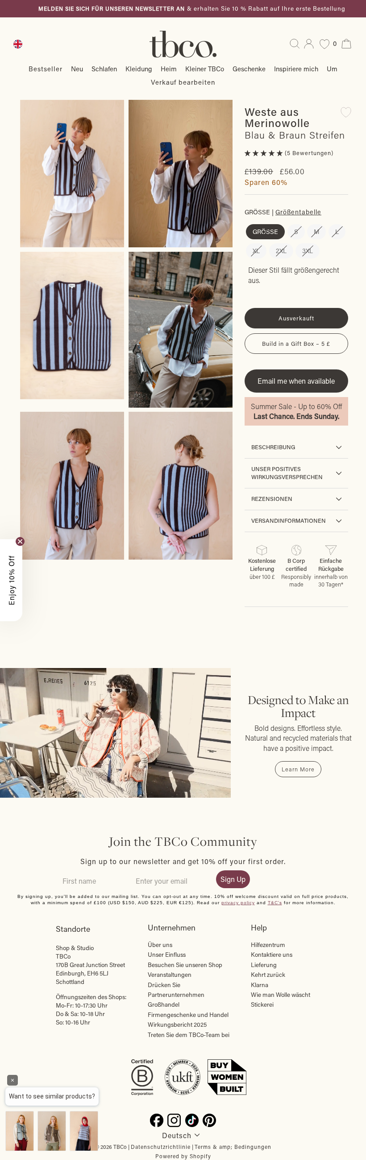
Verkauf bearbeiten (183, 82)
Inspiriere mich (296, 68)
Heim (169, 68)
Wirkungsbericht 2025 (177, 1025)
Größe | (283, 212)
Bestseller (45, 68)
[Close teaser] (20, 541)
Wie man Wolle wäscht (280, 995)
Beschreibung (273, 447)
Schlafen (104, 68)
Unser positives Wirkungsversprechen (287, 472)
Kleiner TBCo (204, 68)
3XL (307, 250)
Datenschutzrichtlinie (161, 1146)
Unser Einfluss (167, 955)
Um (332, 68)
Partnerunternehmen (176, 995)
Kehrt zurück (268, 975)
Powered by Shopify (183, 1156)
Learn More (298, 769)
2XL (281, 250)
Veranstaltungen (169, 975)
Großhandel (163, 1004)
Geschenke (249, 68)
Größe (265, 231)
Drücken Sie (164, 985)
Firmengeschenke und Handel (188, 1015)
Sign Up (232, 879)
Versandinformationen (288, 520)
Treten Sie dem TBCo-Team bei (188, 1035)
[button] (265, 152)
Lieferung (264, 965)
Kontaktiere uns (271, 955)
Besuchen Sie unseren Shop (185, 965)
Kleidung (138, 68)
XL (256, 250)
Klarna (259, 985)
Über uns (160, 945)
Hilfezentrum (268, 945)
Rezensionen (271, 498)
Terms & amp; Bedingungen (233, 1146)
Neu (77, 68)
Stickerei (262, 1004)
